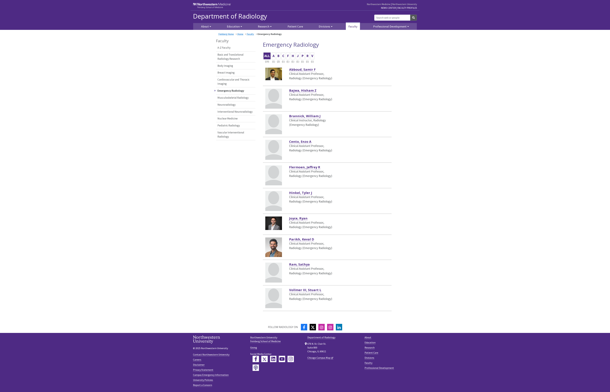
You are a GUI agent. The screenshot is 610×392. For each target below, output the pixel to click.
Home (240, 34)
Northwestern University (404, 4)
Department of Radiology (230, 16)
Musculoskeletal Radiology (233, 97)
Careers (197, 359)
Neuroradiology (226, 104)
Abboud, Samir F (302, 69)
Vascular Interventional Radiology (230, 134)
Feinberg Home (226, 34)
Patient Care (295, 26)
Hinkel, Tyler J (300, 193)
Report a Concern (202, 385)
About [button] (205, 26)
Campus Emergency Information (211, 374)
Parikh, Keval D (301, 239)
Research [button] (263, 26)
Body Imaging (225, 66)
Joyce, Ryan (298, 218)
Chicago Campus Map (318, 357)
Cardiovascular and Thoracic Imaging (233, 81)
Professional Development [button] (390, 26)
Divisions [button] (324, 26)
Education (370, 342)
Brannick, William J (305, 116)
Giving (253, 347)
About (368, 337)
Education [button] (233, 26)
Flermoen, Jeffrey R (304, 167)
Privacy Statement (203, 369)
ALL (267, 56)
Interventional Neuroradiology (235, 111)
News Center (388, 7)
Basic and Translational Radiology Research (230, 57)
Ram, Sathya (299, 264)
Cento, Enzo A (300, 141)
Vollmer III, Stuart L (305, 290)
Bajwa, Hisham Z (302, 90)
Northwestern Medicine (378, 4)
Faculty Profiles (407, 7)
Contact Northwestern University (211, 354)
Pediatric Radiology (228, 125)
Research (370, 347)
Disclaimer (199, 364)
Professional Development (379, 367)
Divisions (369, 357)
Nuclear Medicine (227, 118)
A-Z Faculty (223, 47)
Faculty (352, 26)
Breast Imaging (226, 72)
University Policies (203, 380)
